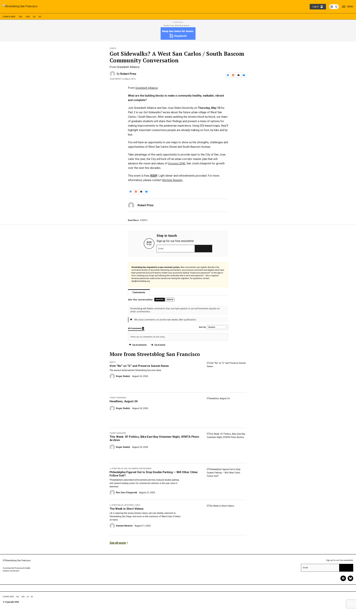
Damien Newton (124, 525)
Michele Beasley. (172, 180)
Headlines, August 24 (123, 401)
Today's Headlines (118, 398)
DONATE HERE (9, 17)
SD (40, 17)
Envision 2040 (176, 163)
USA (28, 17)
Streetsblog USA (119, 468)
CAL (20, 17)
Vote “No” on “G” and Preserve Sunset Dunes (139, 366)
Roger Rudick (123, 376)
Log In (315, 6)
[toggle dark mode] (334, 6)
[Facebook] (343, 578)
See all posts (118, 542)
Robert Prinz (128, 73)
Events (113, 48)
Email (160, 248)
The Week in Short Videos (127, 508)
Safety (113, 362)
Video (137, 505)
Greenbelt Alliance (146, 87)
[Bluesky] (350, 578)
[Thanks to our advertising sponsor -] (178, 33)
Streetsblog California (123, 505)
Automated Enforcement (140, 468)
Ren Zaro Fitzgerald (126, 492)
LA (34, 17)
